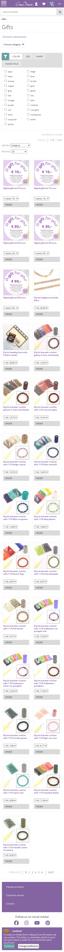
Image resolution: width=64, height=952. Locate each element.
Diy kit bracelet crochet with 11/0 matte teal (14, 791)
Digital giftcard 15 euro (45, 188)
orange (10, 100)
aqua (9, 71)
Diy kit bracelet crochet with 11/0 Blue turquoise (15, 517)
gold (32, 86)
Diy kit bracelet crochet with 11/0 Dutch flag (14, 572)
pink (32, 100)
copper (10, 86)
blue (32, 76)
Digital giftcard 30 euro (45, 243)
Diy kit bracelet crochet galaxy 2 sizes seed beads (46, 353)
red (9, 110)
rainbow (34, 105)
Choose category (12, 44)
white (32, 119)
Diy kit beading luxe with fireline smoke (15, 353)
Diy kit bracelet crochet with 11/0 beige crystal (14, 463)
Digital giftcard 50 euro (14, 297)
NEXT (60, 140)
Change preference (28, 946)
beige (32, 71)
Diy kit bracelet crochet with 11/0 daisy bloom (45, 517)
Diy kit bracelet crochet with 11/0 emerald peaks (46, 572)
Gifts (4, 19)
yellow (10, 124)
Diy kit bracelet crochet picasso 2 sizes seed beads (16, 408)
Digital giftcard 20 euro (14, 243)
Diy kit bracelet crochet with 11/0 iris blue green (15, 736)
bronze (10, 81)
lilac (9, 95)
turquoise (12, 119)
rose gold (34, 110)
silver (10, 114)
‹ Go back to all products (14, 36)
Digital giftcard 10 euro (14, 188)
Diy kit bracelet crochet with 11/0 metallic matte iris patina (15, 847)
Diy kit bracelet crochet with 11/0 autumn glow (45, 408)
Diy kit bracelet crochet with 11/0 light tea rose (45, 736)
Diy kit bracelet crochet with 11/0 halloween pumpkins (45, 683)
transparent (35, 114)
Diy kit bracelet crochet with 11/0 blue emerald (45, 463)
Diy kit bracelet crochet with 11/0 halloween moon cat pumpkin (14, 683)
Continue (9, 946)
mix (32, 95)
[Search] (59, 11)
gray (9, 90)
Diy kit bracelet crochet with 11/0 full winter (14, 627)
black (9, 76)
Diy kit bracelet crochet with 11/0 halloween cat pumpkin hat (46, 629)
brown (33, 81)
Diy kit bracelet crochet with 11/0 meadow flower (46, 791)
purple (10, 105)
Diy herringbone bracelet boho (46, 299)
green (33, 90)
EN (59, 3)
